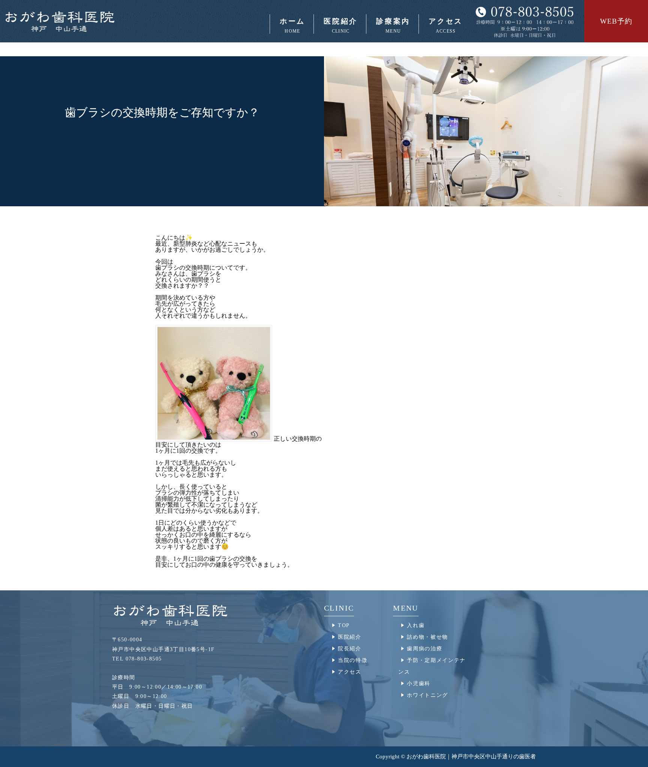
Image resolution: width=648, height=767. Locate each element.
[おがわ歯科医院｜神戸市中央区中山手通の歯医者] (86, 21)
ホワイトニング (427, 695)
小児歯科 (418, 683)
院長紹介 (350, 648)
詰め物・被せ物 (427, 637)
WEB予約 (616, 21)
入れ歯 (415, 625)
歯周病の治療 (424, 648)
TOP (344, 625)
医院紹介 (350, 637)
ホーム (292, 25)
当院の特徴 (352, 660)
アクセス (446, 25)
